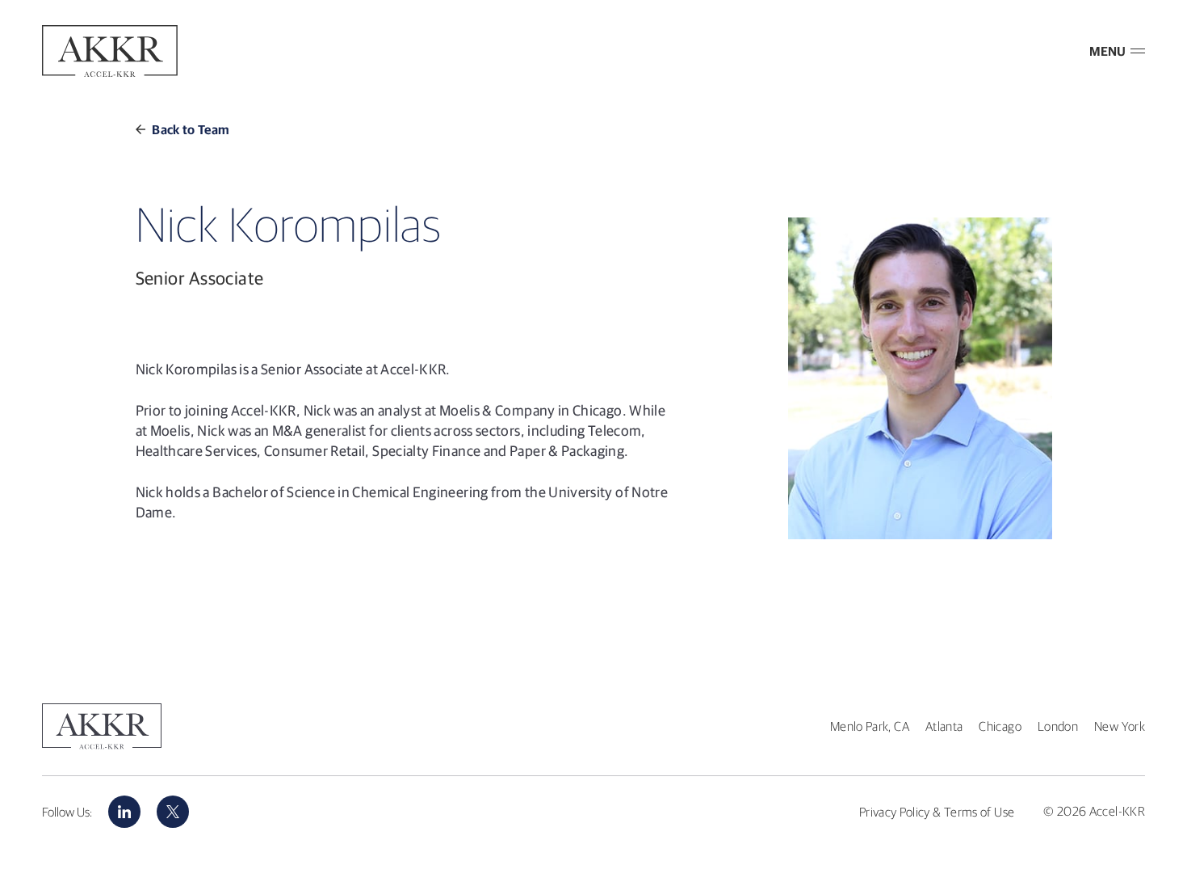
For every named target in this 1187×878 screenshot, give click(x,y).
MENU (1107, 51)
